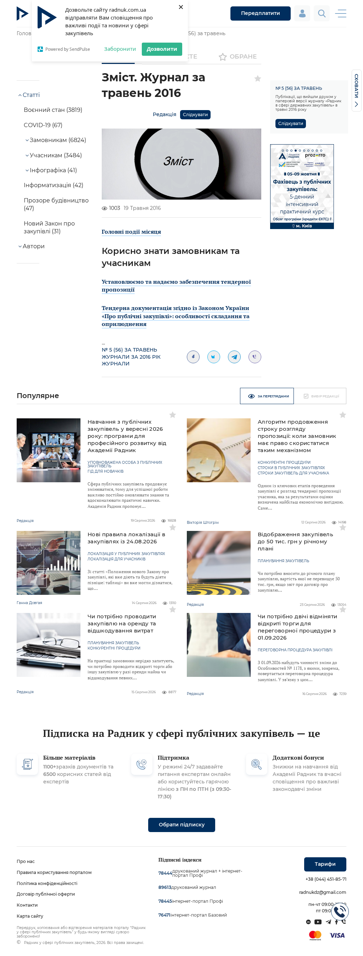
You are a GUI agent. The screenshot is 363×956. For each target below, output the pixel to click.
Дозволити (162, 48)
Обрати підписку (182, 824)
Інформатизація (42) (53, 185)
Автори (34, 246)
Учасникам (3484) (56, 155)
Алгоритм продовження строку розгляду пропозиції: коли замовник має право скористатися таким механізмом (297, 435)
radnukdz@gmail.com (322, 892)
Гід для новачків (105, 471)
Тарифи (325, 864)
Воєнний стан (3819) (53, 110)
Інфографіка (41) (53, 170)
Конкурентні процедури (284, 463)
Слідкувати (195, 114)
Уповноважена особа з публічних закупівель (125, 464)
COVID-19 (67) (43, 125)
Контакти (27, 905)
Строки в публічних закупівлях (291, 468)
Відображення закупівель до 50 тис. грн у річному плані (295, 541)
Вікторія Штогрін (203, 522)
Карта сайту (30, 916)
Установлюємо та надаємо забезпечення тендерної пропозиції (176, 285)
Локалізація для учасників (116, 559)
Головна (27, 33)
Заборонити (120, 48)
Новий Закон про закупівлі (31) (49, 227)
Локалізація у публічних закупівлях (126, 554)
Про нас (26, 861)
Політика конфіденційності (47, 883)
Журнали (116, 363)
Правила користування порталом (54, 872)
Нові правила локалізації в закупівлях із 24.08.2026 (126, 538)
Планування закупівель (283, 561)
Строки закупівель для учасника (293, 473)
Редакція (165, 114)
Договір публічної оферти (46, 894)
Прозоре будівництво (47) (56, 204)
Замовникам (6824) (58, 140)
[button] (283, 151)
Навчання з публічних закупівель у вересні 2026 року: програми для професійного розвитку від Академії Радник (127, 435)
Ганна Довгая (29, 603)
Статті (31, 95)
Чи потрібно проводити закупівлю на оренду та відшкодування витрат (122, 623)
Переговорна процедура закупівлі (295, 650)
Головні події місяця (131, 231)
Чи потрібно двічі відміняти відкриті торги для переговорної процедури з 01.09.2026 (297, 627)
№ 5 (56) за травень (200, 33)
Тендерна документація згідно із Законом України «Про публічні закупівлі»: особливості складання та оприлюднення (176, 316)
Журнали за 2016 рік (131, 357)
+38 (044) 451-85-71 (326, 879)
